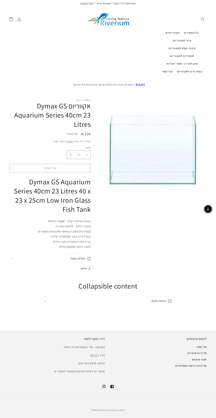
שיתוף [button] (83, 268)
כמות (88, 147)
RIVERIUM (95, 410)
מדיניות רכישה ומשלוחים (191, 365)
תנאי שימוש (199, 359)
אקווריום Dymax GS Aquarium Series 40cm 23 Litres (103, 84)
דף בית (140, 84)
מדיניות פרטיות (197, 353)
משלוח (69, 141)
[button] (203, 19)
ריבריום (94, 355)
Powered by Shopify (109, 410)
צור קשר (201, 346)
